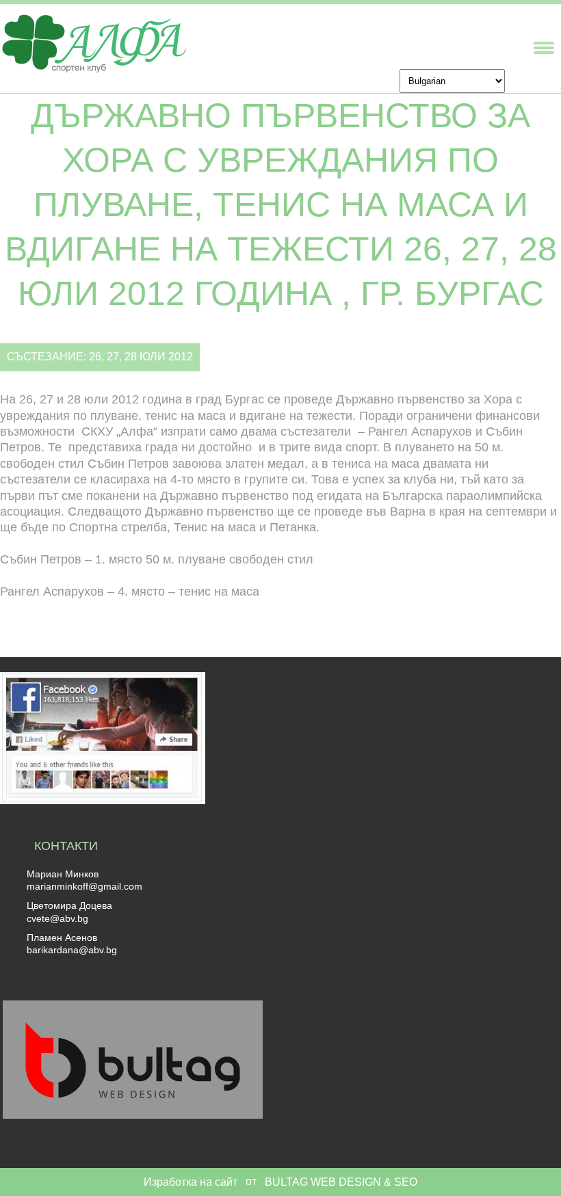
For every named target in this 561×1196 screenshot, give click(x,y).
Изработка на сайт (190, 1182)
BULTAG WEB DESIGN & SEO (341, 1182)
